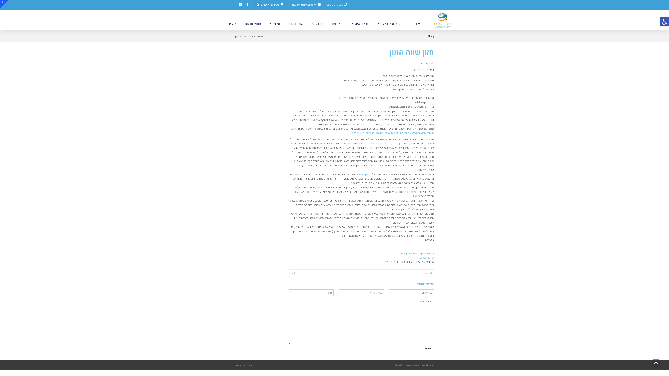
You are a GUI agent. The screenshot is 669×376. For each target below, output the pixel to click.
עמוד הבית (415, 23)
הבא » (292, 272)
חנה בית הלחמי (420, 70)
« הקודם (430, 272)
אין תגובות (425, 63)
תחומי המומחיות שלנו (391, 23)
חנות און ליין (317, 23)
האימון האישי (365, 174)
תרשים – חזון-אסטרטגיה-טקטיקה (417, 253)
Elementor (250, 365)
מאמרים (276, 23)
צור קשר (232, 23)
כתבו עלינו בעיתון (253, 23)
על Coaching (427, 257)
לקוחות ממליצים (295, 23)
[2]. (352, 133)
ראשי (260, 36)
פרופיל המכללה (362, 23)
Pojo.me (408, 365)
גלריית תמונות (336, 23)
